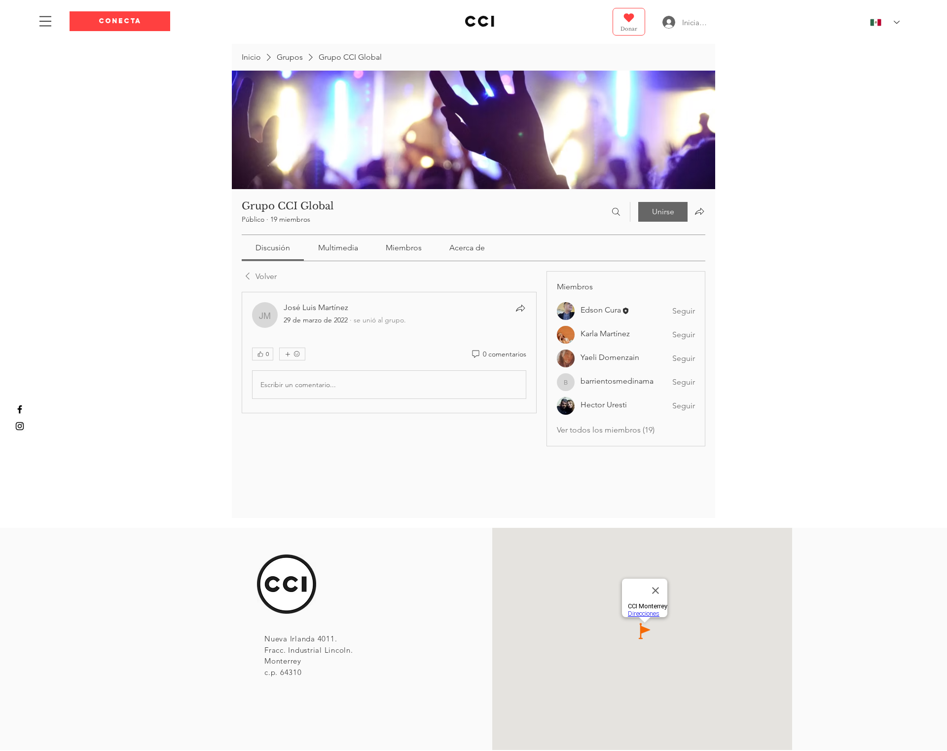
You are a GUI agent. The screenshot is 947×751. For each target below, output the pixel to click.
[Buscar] (616, 212)
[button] (120, 21)
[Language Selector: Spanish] (881, 22)
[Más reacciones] (292, 354)
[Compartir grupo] (699, 211)
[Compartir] (520, 308)
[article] (389, 352)
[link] (272, 247)
